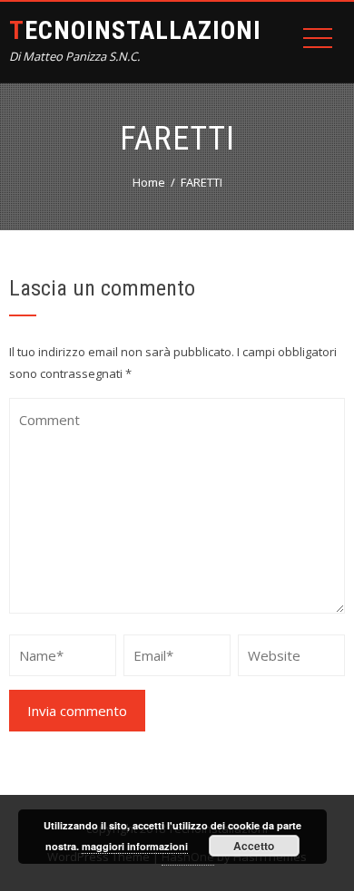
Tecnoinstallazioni (135, 30)
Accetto (253, 846)
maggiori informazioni (135, 846)
